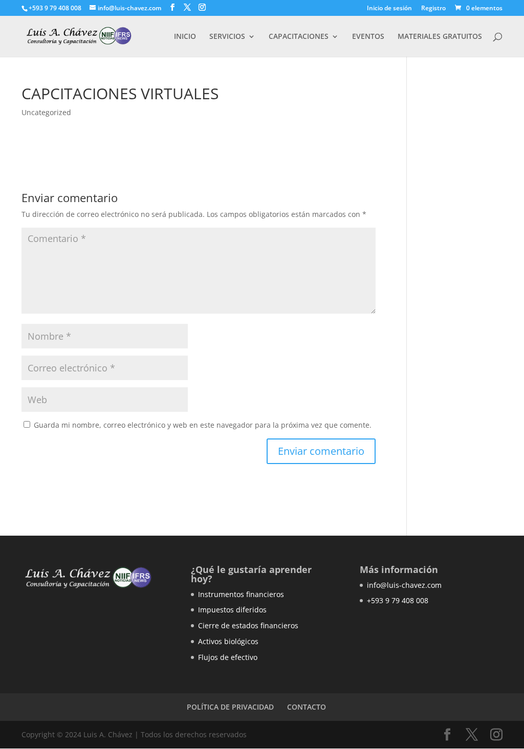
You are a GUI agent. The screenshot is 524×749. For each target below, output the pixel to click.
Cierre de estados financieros (248, 625)
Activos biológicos (228, 641)
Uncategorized (46, 112)
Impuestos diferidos (232, 609)
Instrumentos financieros (241, 594)
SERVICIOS (227, 37)
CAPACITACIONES (299, 37)
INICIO (185, 37)
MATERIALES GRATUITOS (440, 37)
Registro (433, 8)
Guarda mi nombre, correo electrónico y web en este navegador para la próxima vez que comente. (203, 425)
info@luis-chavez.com (404, 585)
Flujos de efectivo (227, 657)
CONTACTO (306, 707)
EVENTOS (368, 37)
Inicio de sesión (389, 8)
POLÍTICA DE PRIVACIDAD (230, 707)
